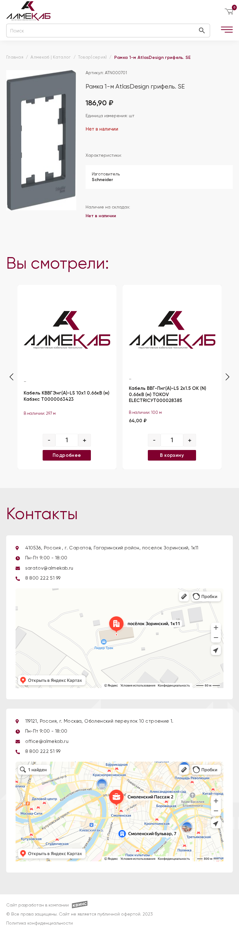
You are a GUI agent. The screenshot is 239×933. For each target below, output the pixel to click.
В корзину (172, 455)
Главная (14, 57)
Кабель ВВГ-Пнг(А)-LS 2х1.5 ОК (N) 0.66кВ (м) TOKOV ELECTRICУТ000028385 (167, 394)
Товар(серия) (92, 57)
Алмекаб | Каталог (50, 57)
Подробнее (67, 455)
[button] (227, 376)
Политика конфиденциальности (39, 923)
